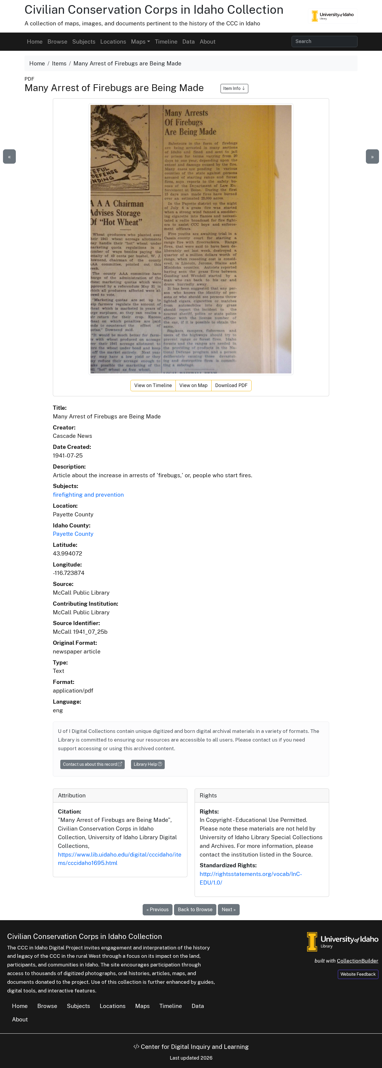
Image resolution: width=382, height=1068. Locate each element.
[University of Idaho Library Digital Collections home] (342, 941)
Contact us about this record (90, 764)
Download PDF (231, 385)
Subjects (84, 41)
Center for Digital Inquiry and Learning (194, 1046)
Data (188, 41)
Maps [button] (138, 41)
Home (35, 41)
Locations (113, 41)
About (207, 41)
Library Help (146, 764)
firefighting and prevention (88, 494)
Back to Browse (195, 909)
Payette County (73, 533)
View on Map (193, 385)
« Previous (158, 909)
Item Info (232, 88)
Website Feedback (358, 974)
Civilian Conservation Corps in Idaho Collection (154, 9)
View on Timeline (153, 385)
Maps (142, 1006)
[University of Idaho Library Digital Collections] (333, 16)
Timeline (166, 41)
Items (59, 63)
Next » (229, 909)
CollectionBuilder (357, 961)
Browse (57, 41)
